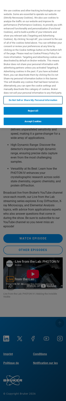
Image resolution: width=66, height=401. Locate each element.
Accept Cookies (33, 121)
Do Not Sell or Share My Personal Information (33, 100)
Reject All (33, 110)
